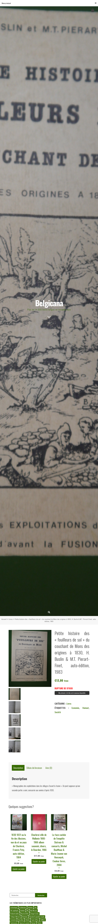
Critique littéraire (15, 917)
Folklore (43, 920)
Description (18, 768)
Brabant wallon (14, 914)
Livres (11, 619)
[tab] (18, 767)
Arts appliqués (14, 910)
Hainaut (85, 707)
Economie (75, 707)
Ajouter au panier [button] (19, 869)
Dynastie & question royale (36, 917)
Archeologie (13, 907)
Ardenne (30, 907)
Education (20, 920)
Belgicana (49, 302)
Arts (36, 907)
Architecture (22, 907)
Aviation (22, 910)
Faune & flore (35, 920)
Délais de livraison (34, 768)
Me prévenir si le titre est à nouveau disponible (72, 693)
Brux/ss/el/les (25, 914)
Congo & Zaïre (35, 914)
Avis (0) (48, 768)
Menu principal (6, 3)
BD (27, 910)
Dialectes (24, 917)
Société (58, 712)
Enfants (27, 920)
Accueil (4, 619)
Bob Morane (33, 910)
